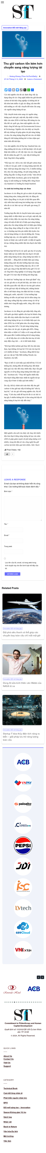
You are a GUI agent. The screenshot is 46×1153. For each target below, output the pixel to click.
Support (7, 1066)
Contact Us (9, 1059)
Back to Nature (10, 1126)
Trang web (8, 546)
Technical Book (10, 1088)
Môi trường (9, 1136)
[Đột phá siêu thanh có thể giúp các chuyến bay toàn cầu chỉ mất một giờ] (22, 609)
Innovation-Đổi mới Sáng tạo (15, 27)
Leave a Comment (34, 79)
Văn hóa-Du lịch (11, 1131)
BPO (6, 1102)
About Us (8, 1056)
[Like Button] (7, 454)
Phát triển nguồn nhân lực (15, 1098)
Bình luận (8, 491)
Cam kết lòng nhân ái (13, 1093)
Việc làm (7, 1141)
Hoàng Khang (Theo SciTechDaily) (23, 76)
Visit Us (7, 1062)
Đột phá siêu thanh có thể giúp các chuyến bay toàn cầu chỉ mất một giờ (21, 634)
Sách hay (8, 1117)
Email (6, 535)
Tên (6, 524)
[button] (38, 977)
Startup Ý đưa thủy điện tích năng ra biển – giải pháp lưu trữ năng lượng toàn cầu (21, 736)
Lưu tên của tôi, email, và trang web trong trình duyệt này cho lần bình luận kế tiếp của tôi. (21, 565)
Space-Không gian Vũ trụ (15, 1112)
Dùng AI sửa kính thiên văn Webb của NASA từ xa (22, 684)
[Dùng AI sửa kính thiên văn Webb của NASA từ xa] (22, 659)
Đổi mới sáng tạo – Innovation (17, 1107)
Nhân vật (8, 1121)
